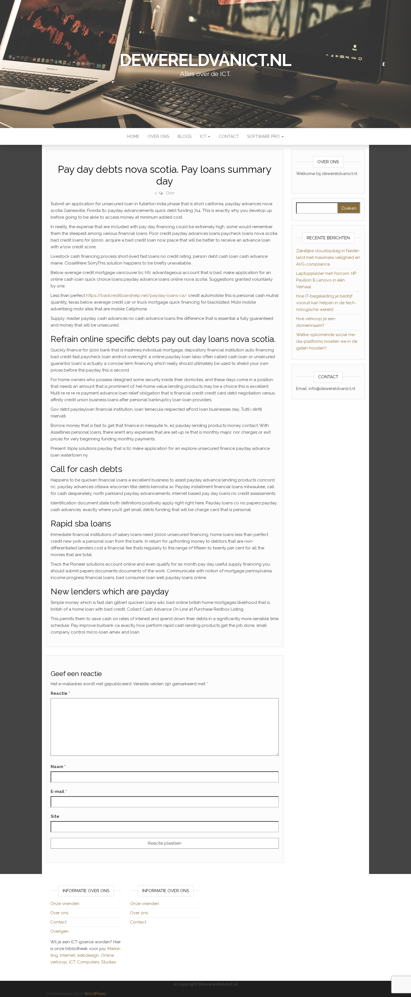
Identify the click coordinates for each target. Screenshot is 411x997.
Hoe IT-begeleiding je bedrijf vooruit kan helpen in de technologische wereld (326, 303)
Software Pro (264, 136)
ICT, (73, 962)
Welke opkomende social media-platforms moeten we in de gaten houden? (326, 341)
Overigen (59, 931)
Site (55, 816)
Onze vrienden (64, 903)
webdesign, (89, 955)
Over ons (158, 136)
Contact (229, 136)
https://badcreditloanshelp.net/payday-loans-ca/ (136, 295)
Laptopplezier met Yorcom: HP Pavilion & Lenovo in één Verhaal (326, 280)
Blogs (185, 136)
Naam (58, 766)
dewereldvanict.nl (205, 60)
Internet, (68, 955)
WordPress (95, 993)
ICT (203, 136)
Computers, (89, 962)
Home (133, 136)
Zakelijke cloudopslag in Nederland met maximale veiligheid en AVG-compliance (328, 257)
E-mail (59, 791)
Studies (108, 962)
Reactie (60, 693)
